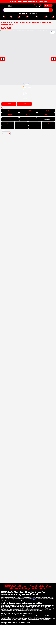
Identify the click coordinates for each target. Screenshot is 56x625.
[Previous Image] (2, 59)
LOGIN (24, 104)
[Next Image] (53, 59)
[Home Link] (12, 6)
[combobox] (26, 10)
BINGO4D (34, 598)
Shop (5, 6)
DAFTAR (9, 104)
